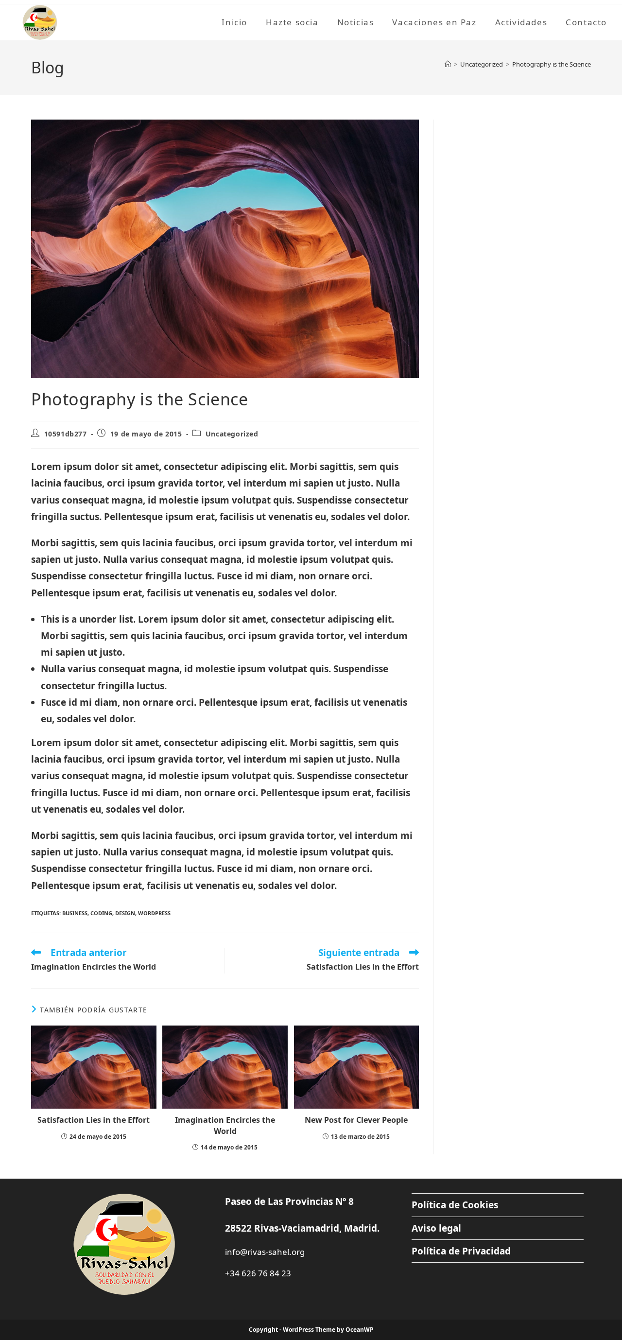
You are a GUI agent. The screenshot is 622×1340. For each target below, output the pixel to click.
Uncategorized (232, 433)
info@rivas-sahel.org (265, 1251)
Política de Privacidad (461, 1251)
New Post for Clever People (356, 1119)
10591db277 (65, 433)
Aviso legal (436, 1228)
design (125, 913)
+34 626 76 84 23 (258, 1273)
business (74, 913)
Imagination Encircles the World (225, 1125)
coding (101, 913)
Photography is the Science (551, 64)
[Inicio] (448, 64)
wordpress (154, 913)
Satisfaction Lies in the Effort (93, 1119)
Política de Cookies (455, 1205)
